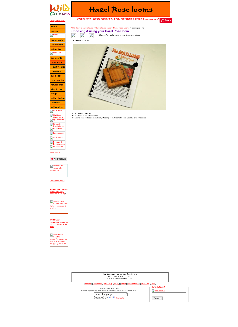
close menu (55, 152)
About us (145, 284)
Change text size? (57, 21)
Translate (120, 298)
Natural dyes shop (103, 28)
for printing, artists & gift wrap (59, 223)
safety (116, 284)
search (88, 284)
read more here (151, 19)
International (133, 284)
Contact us (97, 284)
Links (153, 284)
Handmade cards (57, 181)
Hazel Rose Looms (121, 28)
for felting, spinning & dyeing (59, 191)
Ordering (108, 284)
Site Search (158, 286)
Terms (123, 284)
